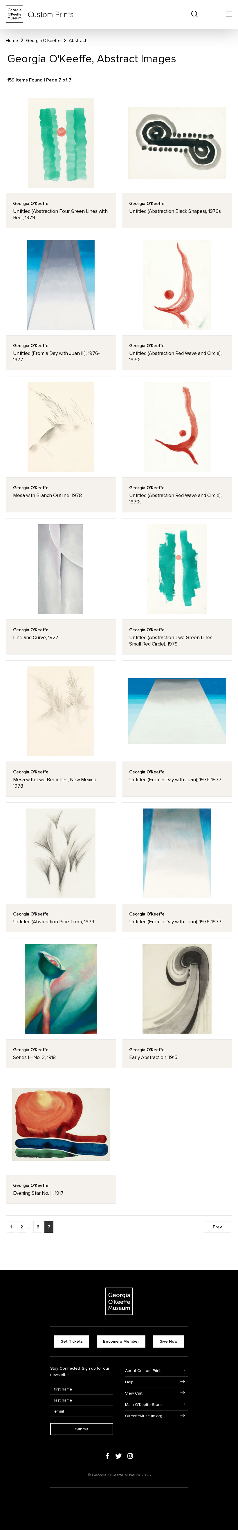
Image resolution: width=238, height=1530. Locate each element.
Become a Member (121, 1341)
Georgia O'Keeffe (43, 40)
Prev (217, 1227)
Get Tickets (71, 1341)
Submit (81, 1428)
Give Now (168, 1341)
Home (12, 40)
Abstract (77, 40)
